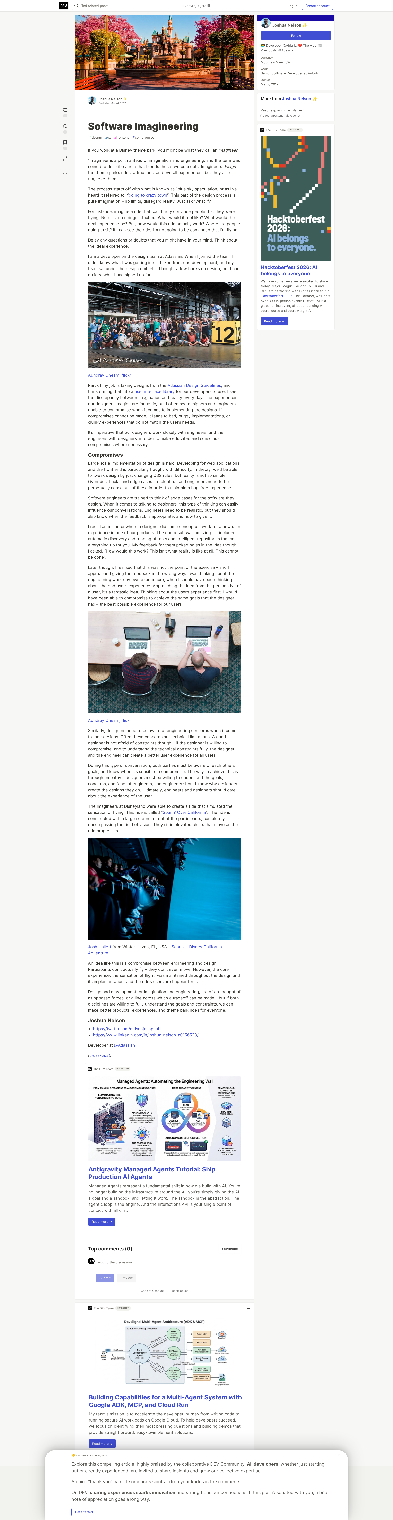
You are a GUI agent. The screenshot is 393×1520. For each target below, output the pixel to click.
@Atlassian (124, 1045)
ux (108, 137)
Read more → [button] (102, 1222)
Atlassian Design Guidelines (194, 385)
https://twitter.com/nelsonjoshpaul (126, 1028)
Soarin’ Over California (184, 812)
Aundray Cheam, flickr (109, 375)
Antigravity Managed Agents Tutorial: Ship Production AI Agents (152, 1173)
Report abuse (179, 1290)
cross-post (99, 1055)
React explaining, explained (281, 112)
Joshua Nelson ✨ (113, 99)
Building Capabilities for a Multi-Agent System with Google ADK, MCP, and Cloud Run (165, 1401)
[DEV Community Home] (64, 6)
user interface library (154, 391)
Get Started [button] (84, 1512)
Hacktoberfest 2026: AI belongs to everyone (289, 271)
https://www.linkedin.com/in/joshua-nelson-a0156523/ (146, 1034)
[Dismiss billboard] (338, 1455)
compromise (143, 137)
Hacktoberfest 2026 (276, 296)
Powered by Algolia (194, 6)
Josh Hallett (99, 946)
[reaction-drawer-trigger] (65, 112)
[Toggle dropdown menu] (238, 1069)
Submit (105, 1278)
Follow (296, 36)
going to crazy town (148, 195)
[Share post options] (65, 173)
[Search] (76, 6)
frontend (122, 137)
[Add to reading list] (65, 144)
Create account (317, 6)
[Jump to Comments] (65, 128)
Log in (292, 6)
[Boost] (65, 158)
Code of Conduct (152, 1290)
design (96, 137)
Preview (126, 1278)
